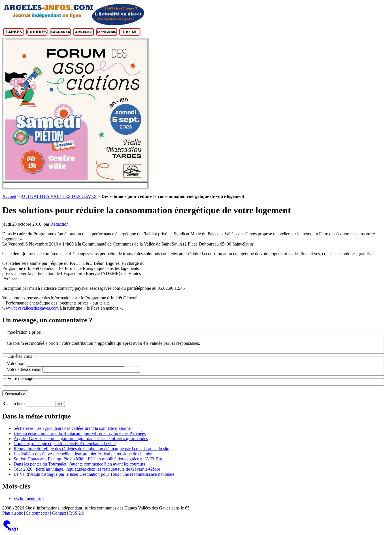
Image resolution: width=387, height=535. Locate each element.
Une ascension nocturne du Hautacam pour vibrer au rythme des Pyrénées (80, 433)
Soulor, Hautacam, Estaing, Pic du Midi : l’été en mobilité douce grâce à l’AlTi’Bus (88, 458)
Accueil (9, 196)
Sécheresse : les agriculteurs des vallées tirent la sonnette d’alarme (72, 428)
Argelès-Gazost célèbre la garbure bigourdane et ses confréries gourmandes (81, 438)
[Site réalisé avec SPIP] (10, 530)
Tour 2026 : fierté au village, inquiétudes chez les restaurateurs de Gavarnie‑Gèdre (87, 469)
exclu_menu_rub (29, 498)
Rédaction (59, 224)
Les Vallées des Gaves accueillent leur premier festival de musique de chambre (84, 453)
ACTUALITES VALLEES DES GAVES (59, 196)
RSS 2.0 (76, 513)
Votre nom (16, 363)
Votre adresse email (24, 369)
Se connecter (37, 513)
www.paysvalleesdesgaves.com (30, 308)
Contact (59, 513)
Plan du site (12, 513)
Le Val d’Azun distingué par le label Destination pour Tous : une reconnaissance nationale (94, 474)
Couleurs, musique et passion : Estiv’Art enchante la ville (65, 443)
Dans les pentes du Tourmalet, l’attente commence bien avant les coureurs (79, 464)
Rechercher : (13, 403)
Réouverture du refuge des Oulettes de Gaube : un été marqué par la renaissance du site (91, 448)
